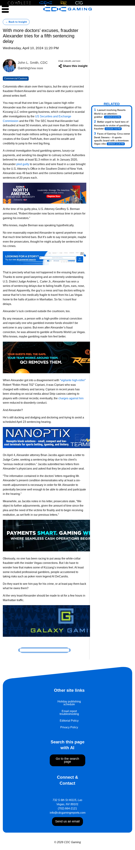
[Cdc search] (44, 258)
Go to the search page (67, 760)
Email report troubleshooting (69, 712)
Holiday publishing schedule (69, 703)
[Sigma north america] (44, 193)
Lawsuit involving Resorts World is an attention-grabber (110, 113)
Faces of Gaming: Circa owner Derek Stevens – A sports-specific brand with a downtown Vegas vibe (112, 138)
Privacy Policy (69, 727)
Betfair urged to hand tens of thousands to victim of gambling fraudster (112, 125)
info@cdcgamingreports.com (67, 812)
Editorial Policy (69, 720)
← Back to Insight (16, 22)
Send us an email (67, 821)
